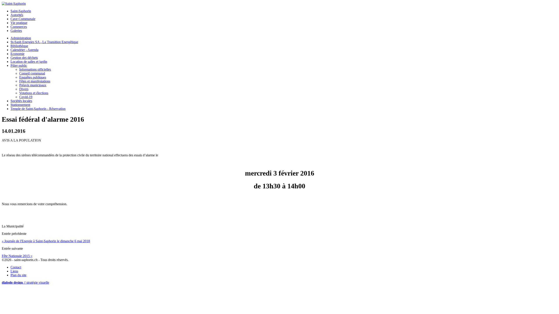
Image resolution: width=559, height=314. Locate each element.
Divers (23, 89)
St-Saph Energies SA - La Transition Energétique (44, 42)
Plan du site (18, 275)
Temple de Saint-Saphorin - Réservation (38, 109)
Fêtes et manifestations (34, 81)
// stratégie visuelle (25, 282)
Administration (20, 38)
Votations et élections (33, 93)
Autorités (16, 15)
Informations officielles (35, 69)
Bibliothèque (19, 46)
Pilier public (18, 65)
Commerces (18, 27)
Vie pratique (18, 23)
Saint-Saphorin (20, 11)
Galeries (16, 30)
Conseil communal (32, 73)
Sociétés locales (21, 101)
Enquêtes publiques (32, 77)
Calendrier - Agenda (24, 50)
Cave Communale (22, 19)
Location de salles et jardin (28, 61)
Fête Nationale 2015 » (17, 256)
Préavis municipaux (32, 85)
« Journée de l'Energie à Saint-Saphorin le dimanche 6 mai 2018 (46, 241)
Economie (17, 54)
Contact (15, 267)
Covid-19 (25, 97)
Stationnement (20, 105)
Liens (14, 271)
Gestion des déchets (24, 58)
